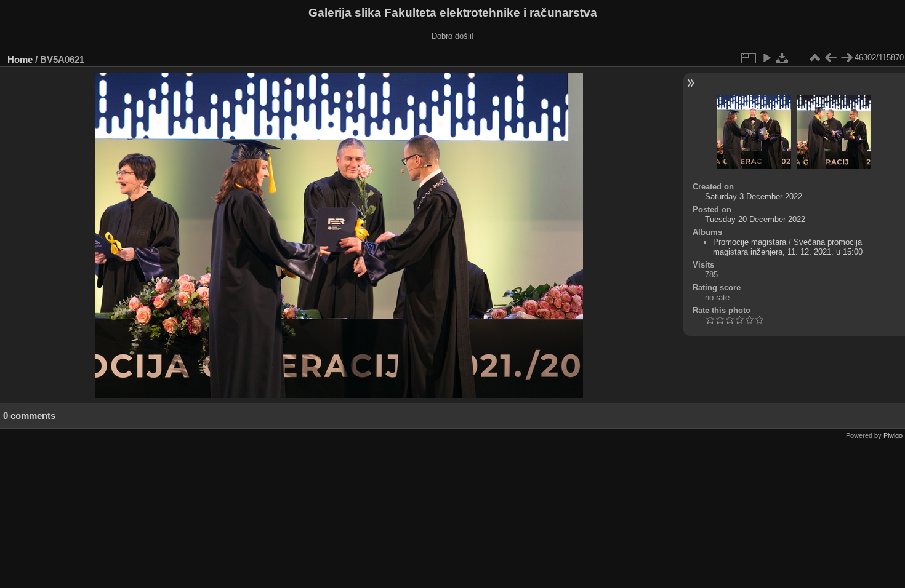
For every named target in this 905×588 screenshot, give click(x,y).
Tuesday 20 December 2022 (755, 219)
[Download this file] (782, 58)
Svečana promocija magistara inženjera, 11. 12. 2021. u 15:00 (788, 246)
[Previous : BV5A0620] (831, 58)
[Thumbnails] (814, 58)
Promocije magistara (749, 242)
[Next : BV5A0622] (847, 58)
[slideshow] (766, 58)
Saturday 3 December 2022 (753, 196)
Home (20, 59)
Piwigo (893, 435)
